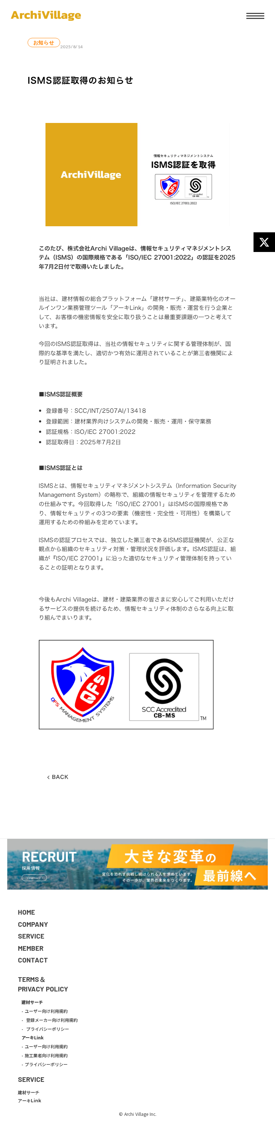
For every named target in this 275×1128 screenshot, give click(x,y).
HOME (26, 912)
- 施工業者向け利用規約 (44, 1055)
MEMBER (30, 948)
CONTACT (33, 960)
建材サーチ (28, 1092)
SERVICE (31, 936)
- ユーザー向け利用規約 (44, 1011)
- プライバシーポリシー (45, 1029)
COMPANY (33, 924)
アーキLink (29, 1100)
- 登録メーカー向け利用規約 (49, 1020)
